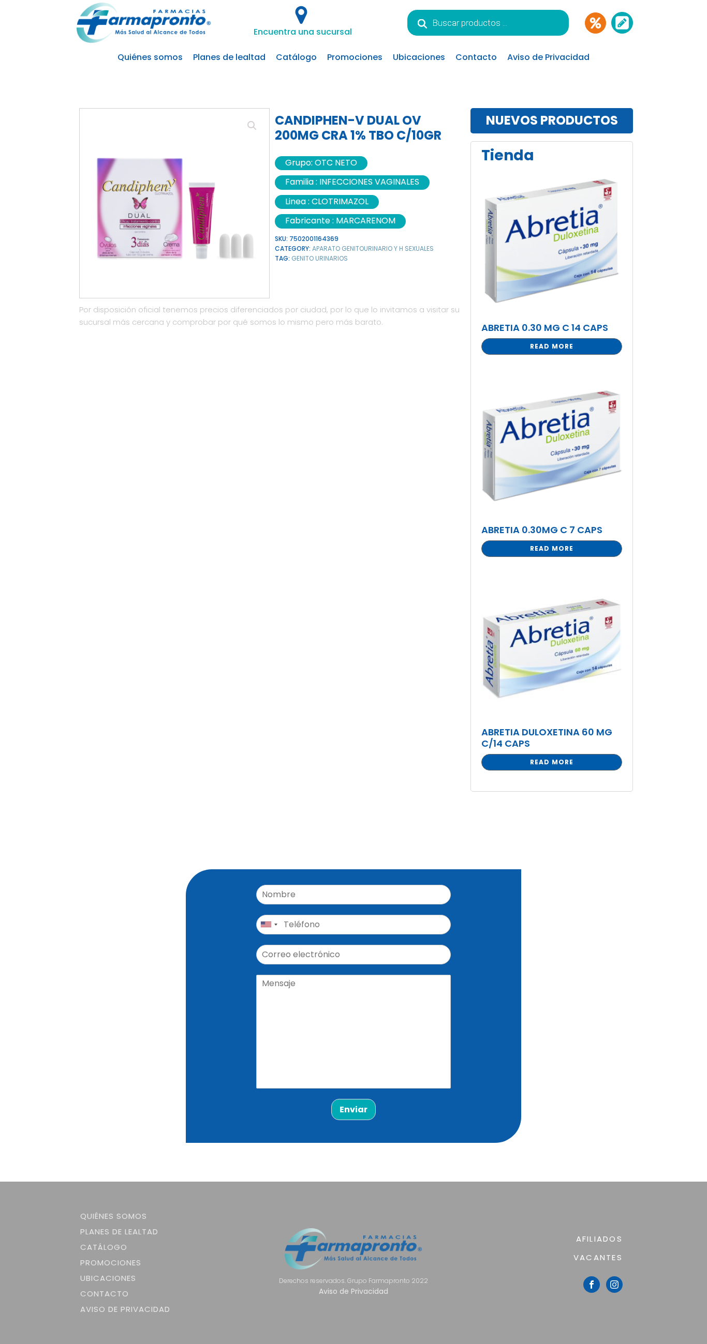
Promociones (354, 57)
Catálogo (296, 57)
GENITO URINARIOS (319, 258)
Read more (551, 346)
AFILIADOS (599, 1238)
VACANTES (598, 1257)
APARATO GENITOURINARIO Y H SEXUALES (373, 248)
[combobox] (269, 924)
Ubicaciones (419, 57)
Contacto (476, 57)
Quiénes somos (150, 57)
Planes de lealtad (229, 57)
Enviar (353, 1109)
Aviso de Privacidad (548, 57)
